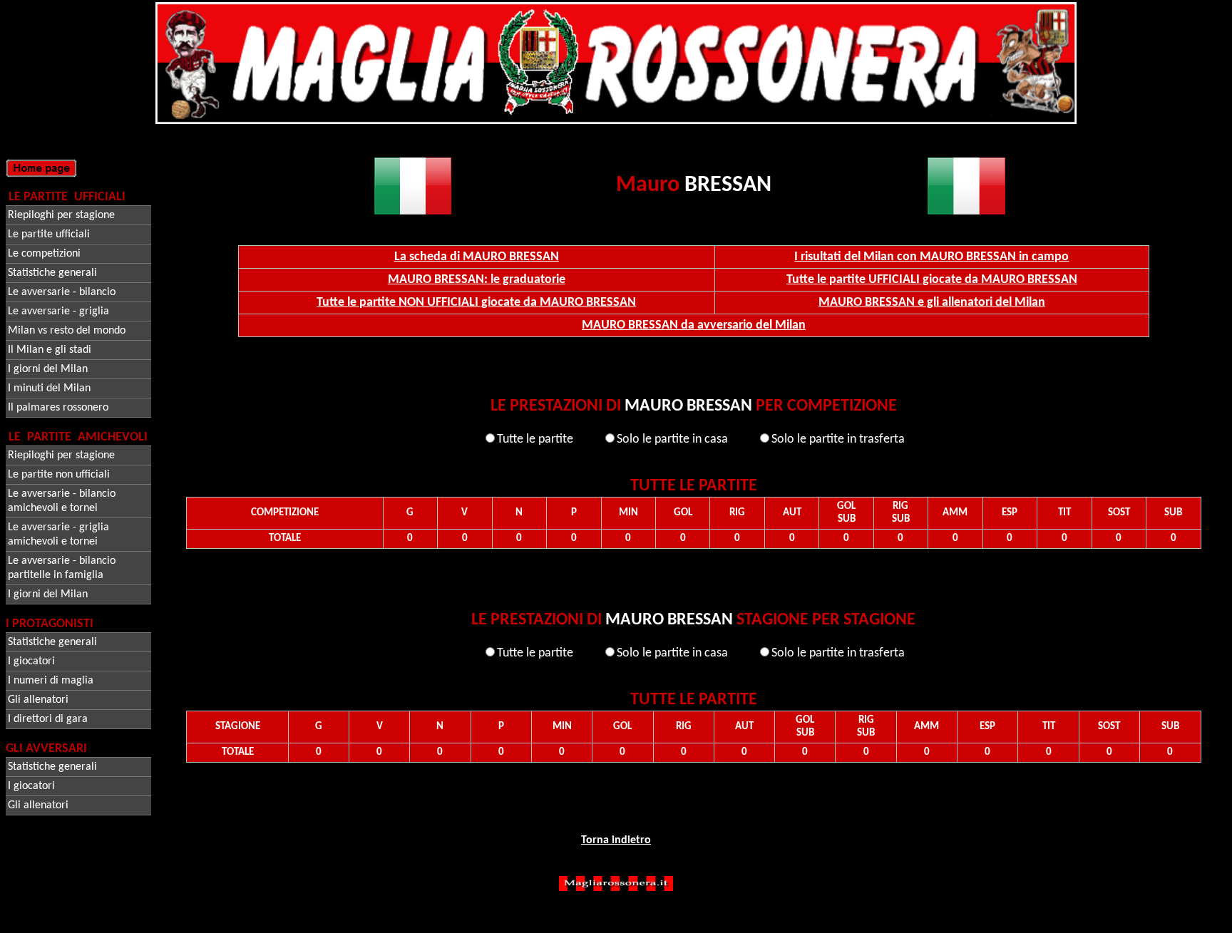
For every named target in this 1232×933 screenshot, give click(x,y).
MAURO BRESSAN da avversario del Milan (694, 325)
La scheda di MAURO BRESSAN (476, 257)
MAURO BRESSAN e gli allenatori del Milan (931, 302)
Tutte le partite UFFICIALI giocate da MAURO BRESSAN (931, 280)
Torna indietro (616, 840)
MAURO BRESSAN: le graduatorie (476, 280)
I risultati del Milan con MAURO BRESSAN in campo (931, 257)
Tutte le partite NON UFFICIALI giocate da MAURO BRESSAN (476, 302)
